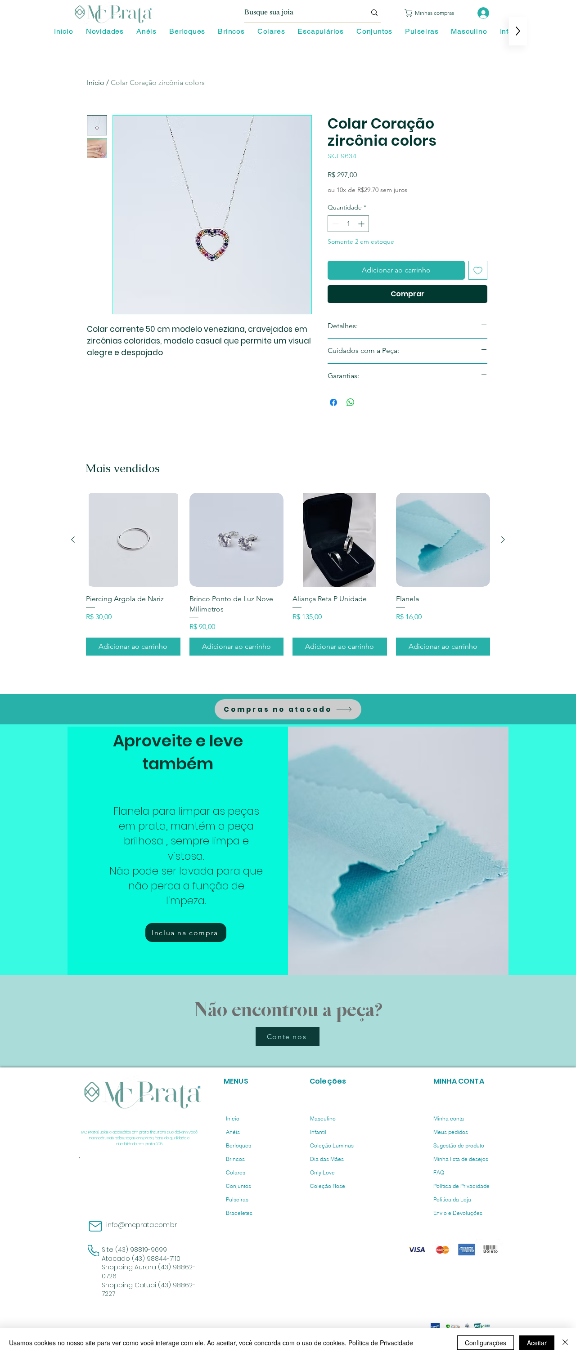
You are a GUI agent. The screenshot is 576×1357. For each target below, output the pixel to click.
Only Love (322, 1172)
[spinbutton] (348, 224)
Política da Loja (452, 1199)
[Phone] (93, 1250)
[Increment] (362, 224)
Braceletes (239, 1213)
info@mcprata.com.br (141, 1224)
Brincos (235, 1159)
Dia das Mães (327, 1159)
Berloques (238, 1145)
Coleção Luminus (332, 1145)
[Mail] (95, 1226)
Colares (235, 1172)
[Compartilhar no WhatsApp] (350, 402)
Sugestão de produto (458, 1145)
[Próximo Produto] (503, 539)
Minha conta (448, 1118)
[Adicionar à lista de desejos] (477, 270)
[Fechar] (565, 1342)
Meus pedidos (450, 1132)
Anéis (233, 1132)
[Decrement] (334, 224)
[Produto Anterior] (73, 539)
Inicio (232, 1118)
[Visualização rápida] (133, 540)
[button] (434, 13)
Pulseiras (237, 1199)
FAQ (438, 1172)
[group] (288, 574)
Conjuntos (238, 1186)
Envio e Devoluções (457, 1213)
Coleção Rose (327, 1186)
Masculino (323, 1118)
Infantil (318, 1132)
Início (95, 82)
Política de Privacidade (461, 1186)
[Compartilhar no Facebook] (333, 402)
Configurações (485, 1342)
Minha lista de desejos (460, 1159)
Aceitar (537, 1342)
